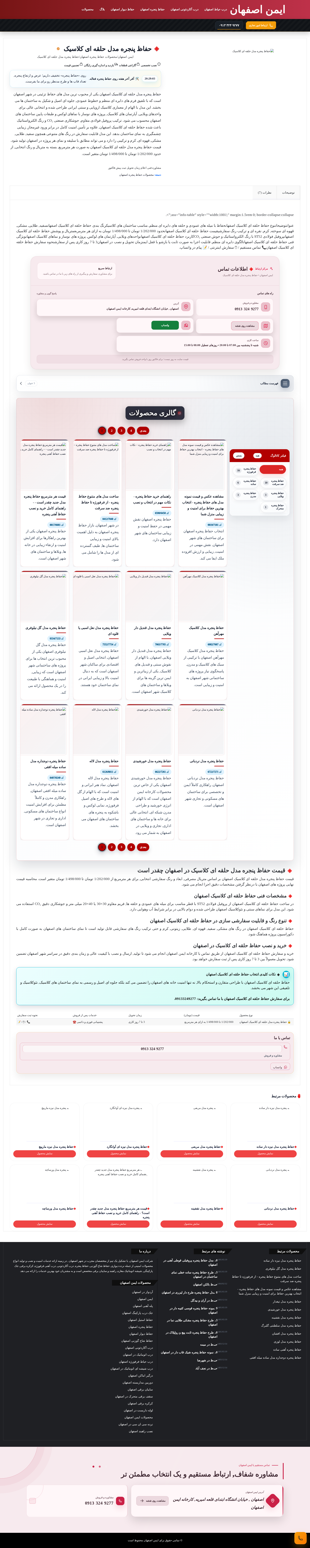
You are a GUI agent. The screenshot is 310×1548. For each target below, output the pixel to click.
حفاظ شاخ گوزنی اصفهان (137, 1340)
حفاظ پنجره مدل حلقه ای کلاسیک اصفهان (130, 94)
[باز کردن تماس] (300, 1538)
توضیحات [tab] (288, 192)
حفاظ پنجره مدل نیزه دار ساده (275, 1146)
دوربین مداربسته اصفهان (138, 1382)
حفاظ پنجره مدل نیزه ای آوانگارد (127, 1146)
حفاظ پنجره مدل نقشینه (206, 1208)
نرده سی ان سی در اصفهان (136, 1424)
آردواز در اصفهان (142, 1292)
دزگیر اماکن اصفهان (140, 1375)
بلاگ (102, 9)
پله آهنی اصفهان (143, 1306)
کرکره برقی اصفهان (140, 1403)
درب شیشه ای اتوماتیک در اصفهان (132, 1368)
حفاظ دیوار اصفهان (122, 9)
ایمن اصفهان (125, 56)
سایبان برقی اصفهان (140, 1389)
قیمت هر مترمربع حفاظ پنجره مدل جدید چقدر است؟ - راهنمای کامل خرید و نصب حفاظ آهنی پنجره (120, 1213)
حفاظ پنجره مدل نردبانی (279, 1208)
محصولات (88, 9)
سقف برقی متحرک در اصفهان (134, 1396)
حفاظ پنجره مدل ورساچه (58, 1208)
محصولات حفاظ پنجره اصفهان (98, 56)
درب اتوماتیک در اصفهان (138, 1354)
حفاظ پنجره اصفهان (152, 9)
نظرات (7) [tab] (264, 192)
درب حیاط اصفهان (215, 9)
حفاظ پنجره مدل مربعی (206, 1146)
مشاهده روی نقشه (245, 325)
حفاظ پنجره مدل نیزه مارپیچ (56, 1146)
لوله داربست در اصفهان (138, 1410)
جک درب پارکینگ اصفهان (137, 1313)
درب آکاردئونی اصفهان (184, 9)
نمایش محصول (265, 1153)
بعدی (143, 430)
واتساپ (165, 325)
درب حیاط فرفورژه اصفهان (136, 1361)
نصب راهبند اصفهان (141, 1431)
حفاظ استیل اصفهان (140, 1319)
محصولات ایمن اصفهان (138, 1417)
